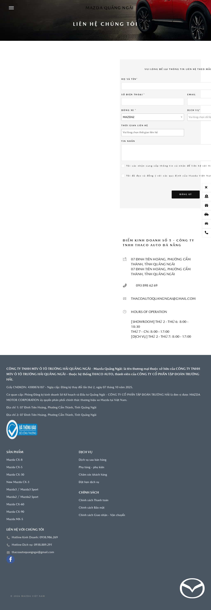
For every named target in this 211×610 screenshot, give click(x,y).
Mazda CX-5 (14, 467)
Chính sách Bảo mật (91, 507)
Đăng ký (185, 194)
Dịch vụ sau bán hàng (92, 460)
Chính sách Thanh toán (93, 500)
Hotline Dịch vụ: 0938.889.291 (32, 545)
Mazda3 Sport (29, 489)
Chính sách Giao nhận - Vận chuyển (102, 515)
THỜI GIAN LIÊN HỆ (135, 126)
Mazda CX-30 (15, 474)
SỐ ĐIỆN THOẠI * (133, 94)
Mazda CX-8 (14, 460)
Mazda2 (11, 497)
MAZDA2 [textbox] (129, 117)
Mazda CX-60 (15, 504)
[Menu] (11, 8)
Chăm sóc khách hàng (93, 474)
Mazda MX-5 (14, 519)
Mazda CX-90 (15, 512)
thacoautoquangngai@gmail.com (33, 552)
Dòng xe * (129, 110)
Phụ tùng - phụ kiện (91, 467)
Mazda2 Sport (29, 497)
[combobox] (153, 117)
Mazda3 (11, 489)
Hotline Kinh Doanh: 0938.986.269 (35, 537)
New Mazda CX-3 (17, 482)
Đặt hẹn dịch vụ (89, 482)
